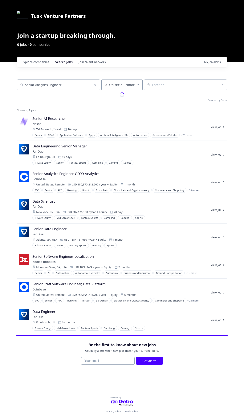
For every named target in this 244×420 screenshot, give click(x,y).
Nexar (36, 124)
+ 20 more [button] (186, 135)
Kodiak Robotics (44, 262)
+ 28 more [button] (192, 190)
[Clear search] (95, 85)
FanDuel (38, 151)
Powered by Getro (217, 100)
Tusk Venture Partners (58, 16)
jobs (64, 62)
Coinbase (39, 179)
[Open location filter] (222, 85)
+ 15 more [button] (191, 273)
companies (35, 62)
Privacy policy (113, 411)
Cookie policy (131, 411)
